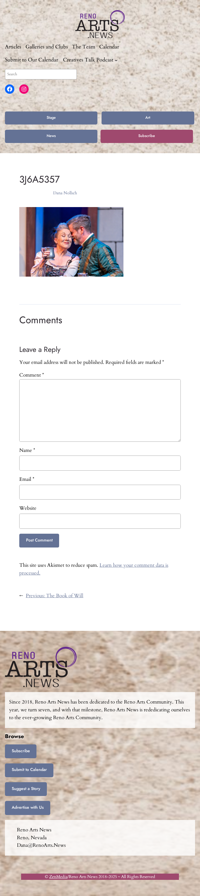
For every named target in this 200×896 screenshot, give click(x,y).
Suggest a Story (26, 789)
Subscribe (146, 135)
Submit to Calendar (29, 770)
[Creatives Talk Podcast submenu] (116, 59)
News (51, 135)
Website (27, 508)
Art (147, 117)
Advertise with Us (28, 807)
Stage (51, 117)
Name (27, 450)
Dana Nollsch (65, 193)
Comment (31, 375)
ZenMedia (58, 877)
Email (26, 479)
